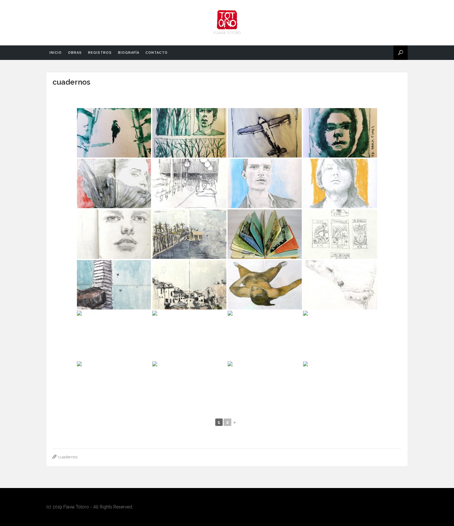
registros (100, 53)
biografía (128, 53)
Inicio (55, 53)
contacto (156, 53)
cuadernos (71, 82)
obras (75, 53)
